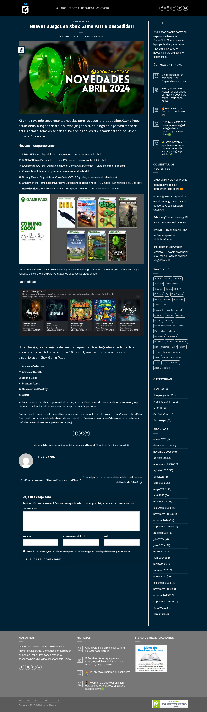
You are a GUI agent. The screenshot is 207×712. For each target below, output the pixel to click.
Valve (156, 357)
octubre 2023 (161, 595)
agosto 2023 (160, 607)
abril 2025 (158, 495)
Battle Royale (172, 284)
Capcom (158, 289)
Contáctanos (50, 700)
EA (167, 294)
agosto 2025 (160, 470)
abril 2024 (159, 557)
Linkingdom (97, 36)
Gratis (157, 305)
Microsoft (90, 445)
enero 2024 (159, 576)
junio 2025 (159, 482)
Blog (63, 8)
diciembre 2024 (162, 508)
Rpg (156, 347)
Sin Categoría (161, 414)
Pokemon (172, 336)
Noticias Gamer (162, 401)
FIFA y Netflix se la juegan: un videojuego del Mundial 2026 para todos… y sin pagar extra (174, 94)
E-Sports (158, 294)
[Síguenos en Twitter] (179, 8)
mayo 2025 (159, 489)
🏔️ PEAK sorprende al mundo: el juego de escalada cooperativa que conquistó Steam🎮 (169, 203)
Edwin (156, 217)
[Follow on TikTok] (173, 8)
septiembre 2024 (163, 526)
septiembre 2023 (163, 601)
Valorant (176, 352)
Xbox (156, 362)
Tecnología (159, 420)
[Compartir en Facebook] (75, 433)
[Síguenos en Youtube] (185, 8)
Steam (183, 347)
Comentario (30, 508)
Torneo (166, 352)
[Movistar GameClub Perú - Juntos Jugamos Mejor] (35, 8)
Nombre (28, 536)
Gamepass (178, 299)
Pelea (162, 331)
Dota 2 (177, 289)
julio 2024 (158, 539)
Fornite (167, 299)
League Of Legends (163, 310)
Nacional (180, 315)
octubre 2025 (161, 458)
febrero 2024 (160, 570)
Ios (164, 305)
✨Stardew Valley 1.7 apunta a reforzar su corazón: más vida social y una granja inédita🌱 (174, 148)
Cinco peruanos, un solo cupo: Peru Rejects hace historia (174, 77)
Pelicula (171, 331)
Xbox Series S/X (121, 445)
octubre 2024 (161, 520)
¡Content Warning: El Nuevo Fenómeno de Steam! (52, 480)
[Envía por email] (87, 433)
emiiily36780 (160, 230)
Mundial (169, 315)
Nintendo (167, 321)
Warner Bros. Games (171, 357)
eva (155, 196)
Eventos (74, 8)
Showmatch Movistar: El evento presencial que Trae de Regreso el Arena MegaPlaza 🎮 (170, 253)
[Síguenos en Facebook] (162, 8)
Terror (157, 352)
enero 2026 (159, 439)
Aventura (158, 284)
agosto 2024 (160, 532)
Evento (157, 299)
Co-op (168, 289)
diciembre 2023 (162, 582)
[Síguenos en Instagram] (168, 8)
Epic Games (177, 294)
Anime (168, 278)
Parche (181, 326)
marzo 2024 (160, 564)
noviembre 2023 (162, 589)
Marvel (179, 310)
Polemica (158, 341)
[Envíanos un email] (33, 667)
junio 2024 (159, 545)
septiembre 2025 (163, 464)
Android (158, 278)
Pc (155, 331)
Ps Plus (169, 341)
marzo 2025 (160, 501)
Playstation (159, 336)
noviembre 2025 (162, 451)
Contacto (102, 8)
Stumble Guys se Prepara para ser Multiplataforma (170, 235)
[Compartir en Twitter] (81, 433)
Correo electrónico (74, 536)
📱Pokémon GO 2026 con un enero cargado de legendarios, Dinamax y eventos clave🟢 (174, 128)
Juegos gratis (81, 22)
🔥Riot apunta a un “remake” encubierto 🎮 (173, 111)
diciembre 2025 (162, 445)
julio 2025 (158, 476)
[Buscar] (57, 8)
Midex (156, 179)
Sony (174, 347)
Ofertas (157, 407)
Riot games (181, 341)
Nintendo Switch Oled (164, 326)
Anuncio (178, 278)
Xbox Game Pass (104, 445)
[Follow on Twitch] (39, 667)
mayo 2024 (159, 551)
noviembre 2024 (162, 514)
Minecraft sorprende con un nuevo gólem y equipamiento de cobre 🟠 (170, 184)
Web (106, 536)
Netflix (157, 321)
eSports (158, 389)
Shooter (165, 347)
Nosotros (87, 8)
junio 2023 (159, 614)
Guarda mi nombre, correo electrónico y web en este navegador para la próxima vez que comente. (78, 551)
